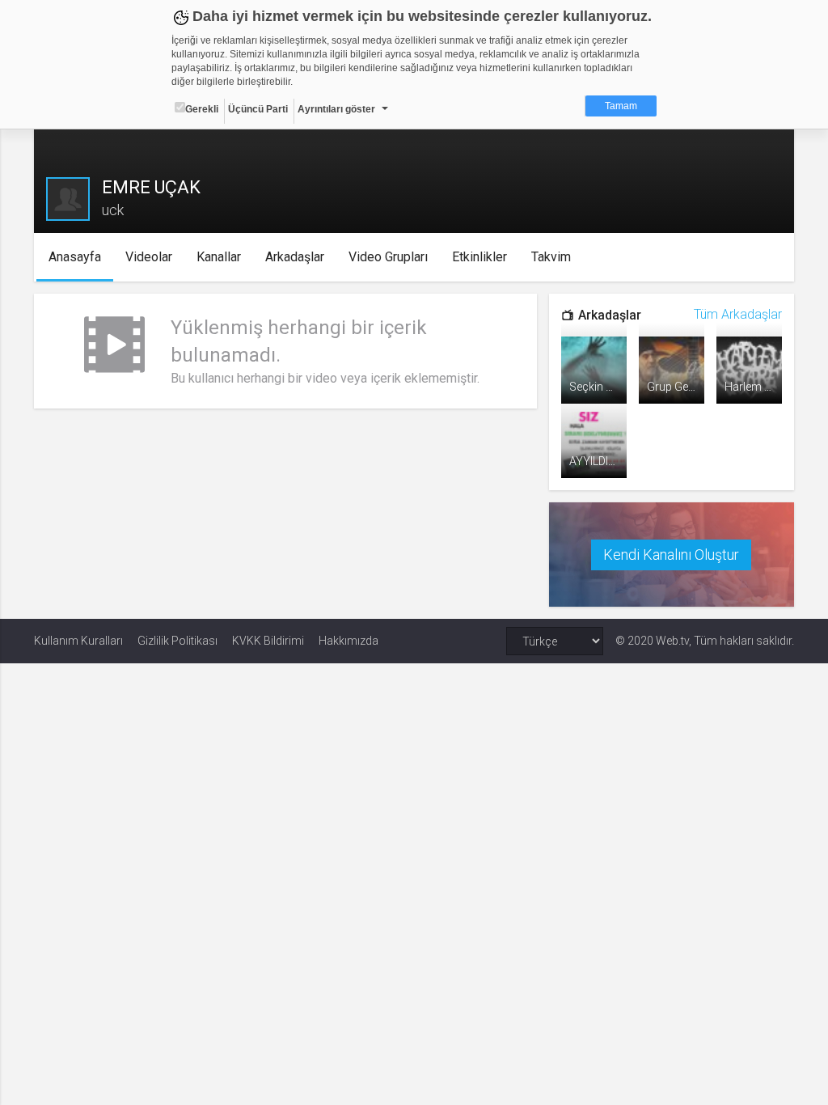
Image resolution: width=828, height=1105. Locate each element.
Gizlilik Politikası (177, 640)
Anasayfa (75, 257)
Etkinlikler (479, 257)
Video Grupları (388, 257)
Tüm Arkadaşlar (738, 314)
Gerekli (201, 109)
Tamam (621, 106)
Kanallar (218, 257)
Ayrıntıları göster (336, 109)
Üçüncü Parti (258, 109)
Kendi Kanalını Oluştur (671, 554)
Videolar (148, 257)
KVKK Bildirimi (268, 640)
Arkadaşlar (294, 257)
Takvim (551, 257)
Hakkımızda (348, 640)
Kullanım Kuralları (78, 640)
